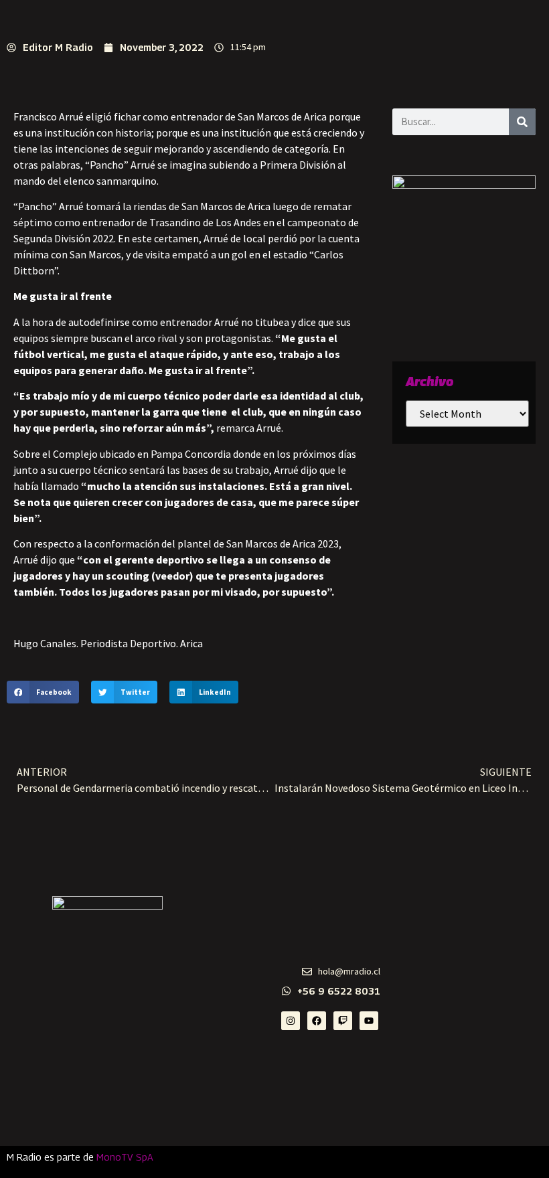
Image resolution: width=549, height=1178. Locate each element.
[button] (43, 692)
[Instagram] (290, 1020)
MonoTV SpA (124, 1157)
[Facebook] (316, 1020)
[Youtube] (369, 1020)
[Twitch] (342, 1020)
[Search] (522, 121)
